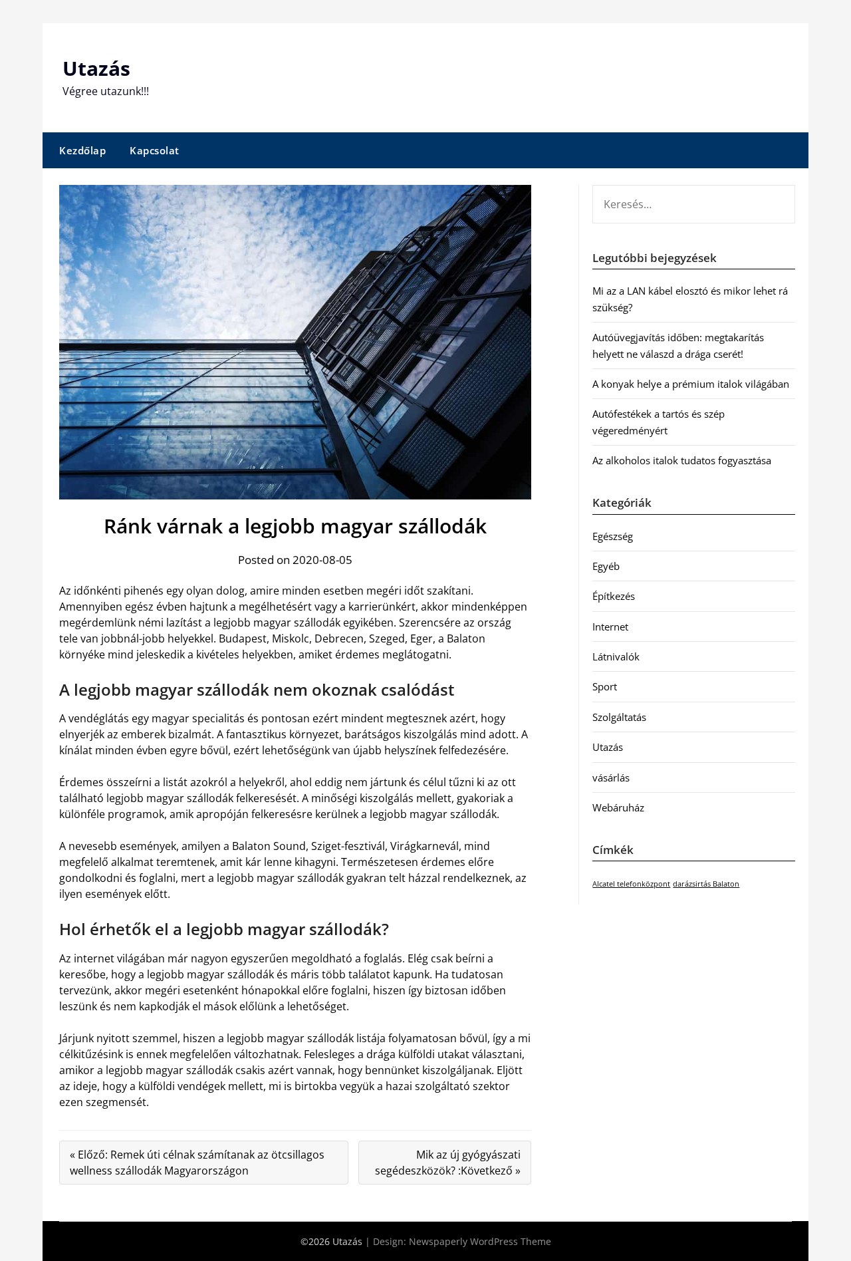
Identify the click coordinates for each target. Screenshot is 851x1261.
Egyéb (606, 566)
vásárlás (611, 777)
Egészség (612, 536)
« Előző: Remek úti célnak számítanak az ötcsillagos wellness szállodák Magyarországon (197, 1162)
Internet (610, 626)
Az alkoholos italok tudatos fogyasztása (681, 460)
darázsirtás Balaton (706, 884)
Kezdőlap (82, 150)
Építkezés (613, 596)
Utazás (96, 68)
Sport (604, 686)
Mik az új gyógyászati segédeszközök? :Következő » (448, 1162)
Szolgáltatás (619, 717)
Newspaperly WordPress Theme (480, 1241)
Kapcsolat (155, 150)
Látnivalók (616, 656)
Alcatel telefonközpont (631, 884)
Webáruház (618, 807)
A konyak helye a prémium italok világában (690, 383)
